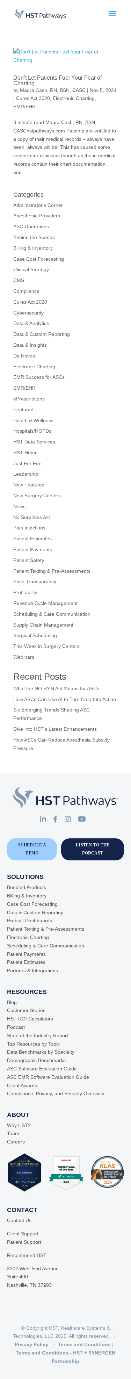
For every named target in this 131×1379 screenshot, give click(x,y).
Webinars (23, 657)
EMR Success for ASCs (39, 377)
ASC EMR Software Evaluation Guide (48, 1077)
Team (13, 1133)
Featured (23, 409)
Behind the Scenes (34, 237)
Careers (16, 1142)
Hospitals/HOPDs (32, 431)
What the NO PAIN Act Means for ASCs (56, 688)
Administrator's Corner (38, 205)
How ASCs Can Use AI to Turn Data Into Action (64, 699)
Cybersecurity (28, 313)
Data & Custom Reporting (41, 334)
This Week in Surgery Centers (46, 646)
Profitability (25, 592)
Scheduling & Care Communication (51, 614)
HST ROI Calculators (30, 1018)
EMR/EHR (24, 106)
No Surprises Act (31, 517)
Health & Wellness (33, 420)
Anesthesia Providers (36, 215)
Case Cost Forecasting (38, 259)
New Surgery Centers (37, 495)
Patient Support (24, 1242)
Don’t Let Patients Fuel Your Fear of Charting (57, 80)
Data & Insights (30, 345)
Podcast (16, 1027)
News (19, 506)
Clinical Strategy (31, 269)
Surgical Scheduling (35, 635)
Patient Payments (32, 549)
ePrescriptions (29, 399)
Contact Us (19, 1220)
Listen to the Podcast (92, 849)
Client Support (22, 1233)
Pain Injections (29, 527)
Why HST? (19, 1125)
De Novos (24, 356)
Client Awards (22, 1085)
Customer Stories (26, 1010)
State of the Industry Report (37, 1035)
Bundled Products (26, 887)
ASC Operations (31, 226)
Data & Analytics (31, 323)
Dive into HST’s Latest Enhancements (55, 729)
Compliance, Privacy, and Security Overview (55, 1093)
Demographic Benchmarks (36, 1060)
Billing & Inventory (33, 248)
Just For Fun (27, 463)
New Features (28, 485)
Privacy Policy (31, 1344)
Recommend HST (26, 1255)
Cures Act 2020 (33, 98)
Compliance (26, 291)
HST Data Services (34, 442)
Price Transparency (34, 581)
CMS (18, 280)
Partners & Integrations (32, 970)
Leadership (25, 474)
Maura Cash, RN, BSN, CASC (53, 90)
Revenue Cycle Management (45, 603)
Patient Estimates (32, 538)
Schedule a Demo (32, 849)
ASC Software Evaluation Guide (42, 1068)
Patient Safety (28, 560)
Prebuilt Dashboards (29, 920)
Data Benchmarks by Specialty (40, 1052)
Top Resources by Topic (33, 1044)
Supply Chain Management (43, 625)
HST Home (25, 452)
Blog (12, 1002)
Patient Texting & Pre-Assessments (51, 571)
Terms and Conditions (84, 1344)
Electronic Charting (74, 98)
